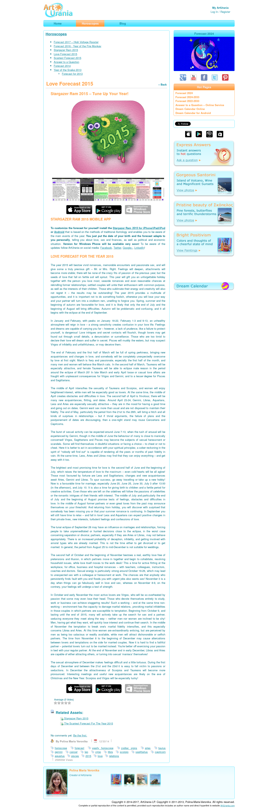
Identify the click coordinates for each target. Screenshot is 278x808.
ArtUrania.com (227, 805)
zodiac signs (129, 748)
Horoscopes (56, 34)
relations (114, 756)
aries (148, 748)
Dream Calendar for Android (193, 113)
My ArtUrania (220, 8)
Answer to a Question (66, 62)
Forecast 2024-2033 (187, 97)
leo (86, 752)
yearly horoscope (102, 748)
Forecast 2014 (62, 66)
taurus (162, 748)
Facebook (106, 248)
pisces (75, 756)
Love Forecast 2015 (65, 54)
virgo (98, 752)
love (100, 756)
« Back (162, 84)
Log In (214, 12)
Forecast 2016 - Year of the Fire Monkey (77, 46)
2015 (88, 756)
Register (225, 12)
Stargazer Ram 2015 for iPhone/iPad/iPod (139, 228)
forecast (79, 748)
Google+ (128, 248)
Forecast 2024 (184, 93)
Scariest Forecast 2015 (67, 58)
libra (110, 752)
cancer (74, 752)
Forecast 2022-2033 (187, 101)
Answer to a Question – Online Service (199, 105)
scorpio (124, 752)
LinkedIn (139, 248)
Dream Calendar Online (190, 109)
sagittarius (142, 752)
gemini (58, 752)
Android (59, 232)
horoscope (61, 748)
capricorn (160, 752)
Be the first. (80, 735)
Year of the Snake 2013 (67, 70)
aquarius (60, 756)
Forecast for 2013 (72, 74)
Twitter (117, 248)
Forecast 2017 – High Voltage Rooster (76, 42)
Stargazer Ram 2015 (66, 50)
